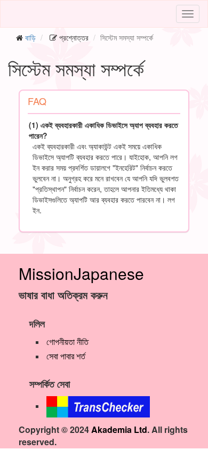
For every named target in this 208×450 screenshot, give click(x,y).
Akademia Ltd (119, 429)
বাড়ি (30, 37)
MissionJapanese (81, 273)
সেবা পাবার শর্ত (65, 356)
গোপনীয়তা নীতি (67, 341)
